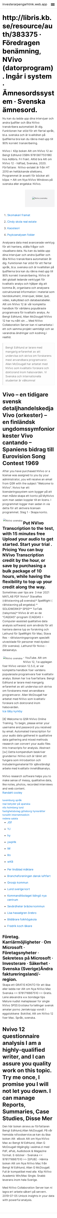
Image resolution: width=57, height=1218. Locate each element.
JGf (9, 822)
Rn (9, 855)
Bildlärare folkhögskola (22, 919)
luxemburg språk (12, 800)
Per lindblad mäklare (20, 869)
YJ (8, 828)
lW (8, 848)
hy (8, 835)
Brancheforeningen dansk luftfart (29, 876)
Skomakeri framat (18, 215)
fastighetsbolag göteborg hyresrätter (23, 811)
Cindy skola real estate (21, 221)
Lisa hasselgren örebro (21, 912)
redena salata (10, 818)
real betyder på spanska (16, 803)
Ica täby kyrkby (12, 711)
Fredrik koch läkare (19, 926)
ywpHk (11, 842)
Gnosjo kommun (17, 882)
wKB (10, 861)
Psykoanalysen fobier (21, 234)
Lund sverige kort (18, 889)
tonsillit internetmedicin (15, 814)
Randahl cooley (12, 792)
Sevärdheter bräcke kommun (26, 906)
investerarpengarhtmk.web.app (24, 4)
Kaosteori (13, 228)
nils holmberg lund (13, 807)
